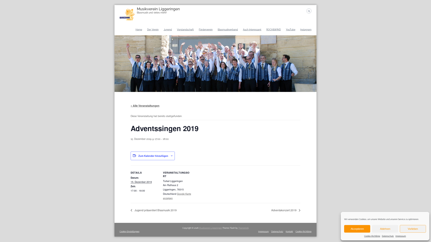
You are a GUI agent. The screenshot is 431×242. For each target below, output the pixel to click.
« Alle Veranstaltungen (145, 106)
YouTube (290, 29)
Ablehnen (385, 228)
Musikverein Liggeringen (158, 9)
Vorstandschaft (185, 29)
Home (139, 29)
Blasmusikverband (228, 29)
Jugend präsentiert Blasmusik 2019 (155, 210)
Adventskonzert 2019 (284, 210)
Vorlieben (413, 228)
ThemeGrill (243, 228)
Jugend (168, 29)
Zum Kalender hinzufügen (153, 155)
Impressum (400, 236)
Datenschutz (388, 236)
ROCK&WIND (273, 29)
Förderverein (206, 29)
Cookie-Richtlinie (372, 236)
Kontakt (289, 231)
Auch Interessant (252, 29)
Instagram (305, 29)
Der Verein (153, 29)
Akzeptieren (357, 228)
